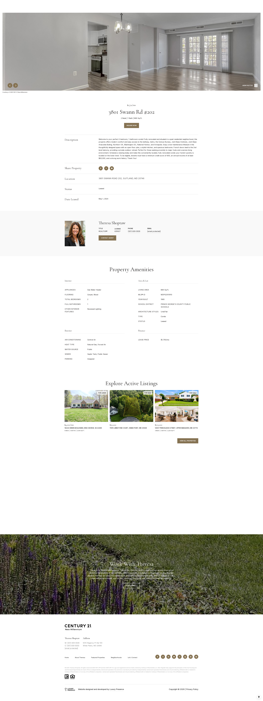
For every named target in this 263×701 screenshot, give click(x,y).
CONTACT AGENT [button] (107, 238)
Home (67, 657)
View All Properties (188, 441)
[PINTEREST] (196, 657)
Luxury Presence (117, 689)
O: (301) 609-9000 (72, 646)
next (15, 85)
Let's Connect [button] (132, 585)
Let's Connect (132, 657)
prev (10, 85)
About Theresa (80, 657)
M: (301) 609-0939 (72, 643)
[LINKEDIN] (168, 657)
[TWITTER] (180, 657)
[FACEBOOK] (157, 657)
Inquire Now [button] (132, 125)
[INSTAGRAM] (163, 657)
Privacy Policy (192, 689)
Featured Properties (98, 657)
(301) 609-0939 (134, 231)
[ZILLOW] (185, 657)
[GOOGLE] (191, 657)
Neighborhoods (116, 657)
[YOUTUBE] (174, 657)
